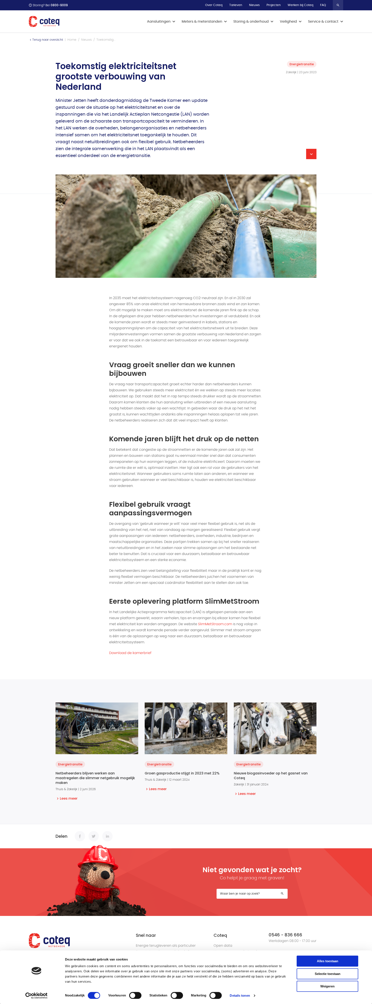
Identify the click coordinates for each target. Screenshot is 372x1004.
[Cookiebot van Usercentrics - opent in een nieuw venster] (36, 995)
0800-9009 (59, 5)
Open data (223, 945)
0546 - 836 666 (285, 935)
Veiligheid (288, 21)
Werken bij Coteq (300, 5)
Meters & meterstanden (202, 21)
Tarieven (235, 5)
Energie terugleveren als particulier (166, 945)
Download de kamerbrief (130, 653)
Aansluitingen (158, 21)
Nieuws (254, 5)
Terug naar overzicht (47, 39)
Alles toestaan (327, 961)
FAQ (323, 5)
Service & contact (323, 21)
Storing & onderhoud (251, 21)
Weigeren (327, 986)
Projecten (274, 5)
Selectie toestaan (327, 974)
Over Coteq (213, 5)
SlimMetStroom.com (215, 624)
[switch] (135, 995)
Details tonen (240, 995)
